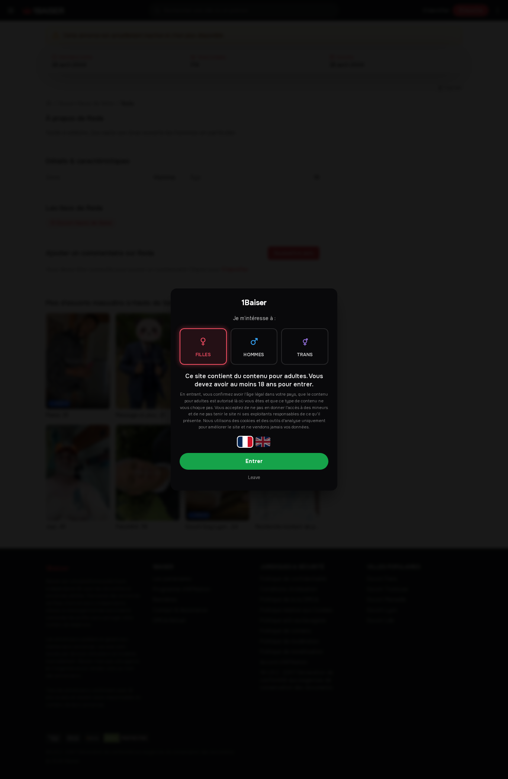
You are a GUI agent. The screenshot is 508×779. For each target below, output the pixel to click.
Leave (254, 478)
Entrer (254, 461)
